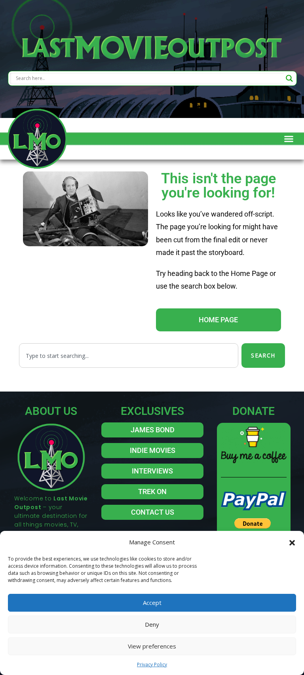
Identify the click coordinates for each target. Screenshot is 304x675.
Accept (152, 603)
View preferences (152, 646)
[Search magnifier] (289, 78)
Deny (152, 624)
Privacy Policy (152, 664)
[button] (292, 542)
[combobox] (128, 355)
